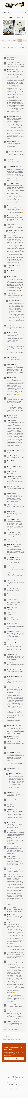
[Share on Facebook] (8, 47)
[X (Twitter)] (14, 1089)
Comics (6, 1082)
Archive (12, 1082)
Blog (18, 1082)
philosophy (18, 1039)
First (3, 40)
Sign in (5, 1029)
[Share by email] (15, 47)
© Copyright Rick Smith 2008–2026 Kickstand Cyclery (14, 1078)
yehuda (4, 1039)
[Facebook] (10, 1089)
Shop (22, 1082)
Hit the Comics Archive (14, 1058)
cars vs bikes (11, 1039)
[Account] (24, 12)
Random (14, 40)
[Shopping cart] (19, 12)
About (11, 1084)
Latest (24, 40)
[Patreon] (17, 1089)
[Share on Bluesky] (12, 47)
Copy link (22, 47)
